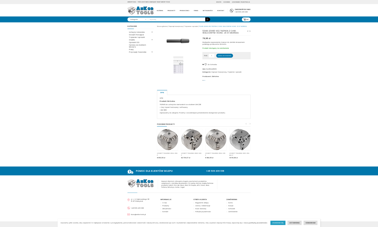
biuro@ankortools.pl (138, 214)
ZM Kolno (215, 76)
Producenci (184, 11)
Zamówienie (233, 212)
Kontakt (220, 11)
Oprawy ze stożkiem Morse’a (137, 46)
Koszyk (218, 2)
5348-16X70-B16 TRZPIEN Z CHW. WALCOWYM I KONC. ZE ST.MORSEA (249, 34)
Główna (160, 11)
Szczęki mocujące (136, 35)
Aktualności (208, 11)
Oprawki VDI (134, 42)
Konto (230, 203)
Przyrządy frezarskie (137, 52)
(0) (247, 19)
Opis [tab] (162, 92)
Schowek (226, 2)
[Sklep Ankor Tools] (140, 10)
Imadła (132, 40)
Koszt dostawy (200, 209)
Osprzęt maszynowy (176, 26)
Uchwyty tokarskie (137, 32)
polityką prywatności (258, 223)
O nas (164, 203)
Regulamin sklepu (202, 203)
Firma (196, 11)
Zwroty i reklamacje (202, 206)
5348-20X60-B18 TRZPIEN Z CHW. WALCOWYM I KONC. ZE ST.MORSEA (247, 34)
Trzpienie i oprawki (191, 26)
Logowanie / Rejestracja (241, 2)
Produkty (171, 11)
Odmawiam (310, 223)
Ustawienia (294, 223)
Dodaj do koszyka (224, 56)
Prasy (131, 49)
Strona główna (162, 26)
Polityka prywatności (203, 212)
